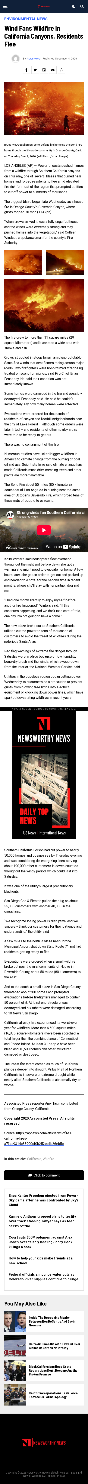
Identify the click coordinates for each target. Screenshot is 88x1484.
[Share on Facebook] (26, 70)
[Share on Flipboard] (44, 70)
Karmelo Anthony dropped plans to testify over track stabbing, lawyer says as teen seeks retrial (42, 1221)
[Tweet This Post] (35, 70)
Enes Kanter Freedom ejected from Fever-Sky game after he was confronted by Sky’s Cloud (44, 1200)
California (34, 1159)
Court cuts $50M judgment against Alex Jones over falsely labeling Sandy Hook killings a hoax (40, 1242)
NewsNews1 (34, 58)
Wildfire (48, 1159)
